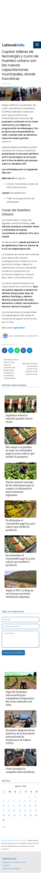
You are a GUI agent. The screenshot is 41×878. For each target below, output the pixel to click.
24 (4, 815)
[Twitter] (11, 350)
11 (8, 806)
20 (20, 810)
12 (14, 806)
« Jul (4, 827)
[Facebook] (4, 350)
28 (25, 815)
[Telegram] (29, 350)
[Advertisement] (20, 20)
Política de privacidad (11, 868)
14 (25, 806)
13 (19, 806)
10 (3, 806)
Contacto (6, 865)
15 (30, 806)
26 (14, 815)
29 (30, 815)
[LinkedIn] (23, 350)
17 (3, 810)
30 (36, 815)
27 (20, 815)
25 (9, 815)
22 (30, 810)
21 (25, 810)
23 (36, 810)
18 (9, 810)
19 (14, 810)
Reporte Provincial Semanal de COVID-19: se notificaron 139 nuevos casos (29, 368)
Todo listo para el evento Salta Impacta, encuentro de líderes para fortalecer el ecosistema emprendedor (11, 368)
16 (35, 806)
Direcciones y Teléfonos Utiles (14, 862)
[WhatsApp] (17, 350)
